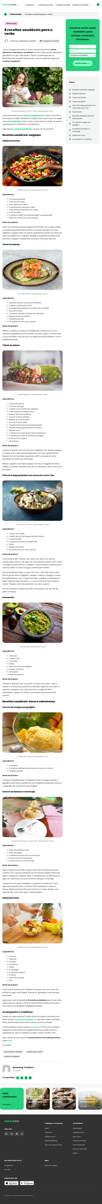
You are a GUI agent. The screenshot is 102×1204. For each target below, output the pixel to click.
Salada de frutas (78, 135)
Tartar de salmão (79, 97)
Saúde (75, 1153)
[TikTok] (22, 1134)
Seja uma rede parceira (53, 1145)
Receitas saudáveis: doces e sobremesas (83, 117)
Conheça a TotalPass (80, 5)
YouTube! (35, 1027)
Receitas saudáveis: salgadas (83, 90)
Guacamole (76, 112)
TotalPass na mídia (62, 5)
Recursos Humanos (80, 1149)
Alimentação (11, 23)
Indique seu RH (50, 1137)
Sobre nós (48, 1132)
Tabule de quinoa (79, 101)
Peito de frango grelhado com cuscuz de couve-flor (84, 106)
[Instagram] (30, 1077)
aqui (10, 1040)
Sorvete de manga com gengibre (81, 123)
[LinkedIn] (6, 1134)
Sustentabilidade (51, 1141)
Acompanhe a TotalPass (82, 139)
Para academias (79, 1145)
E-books (7, 1170)
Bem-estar (77, 1137)
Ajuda (47, 1128)
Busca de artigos (51, 1165)
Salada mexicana (79, 93)
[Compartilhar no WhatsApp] (26, 1077)
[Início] (5, 14)
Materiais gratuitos (46, 5)
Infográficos (8, 1165)
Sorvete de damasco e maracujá (81, 130)
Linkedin (18, 1019)
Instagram (29, 1019)
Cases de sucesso (79, 1141)
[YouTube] (17, 1134)
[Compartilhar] (17, 1077)
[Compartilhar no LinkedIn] (21, 1077)
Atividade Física (78, 1132)
